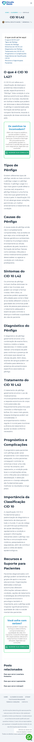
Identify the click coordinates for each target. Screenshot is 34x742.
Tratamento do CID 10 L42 (14, 51)
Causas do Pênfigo (12, 44)
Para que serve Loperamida (14, 681)
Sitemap (27, 697)
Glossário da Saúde (16, 697)
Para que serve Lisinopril (13, 686)
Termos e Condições (12, 702)
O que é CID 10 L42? (12, 40)
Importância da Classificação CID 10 (15, 57)
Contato (25, 702)
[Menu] (31, 3)
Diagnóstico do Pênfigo (13, 49)
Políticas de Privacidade (17, 699)
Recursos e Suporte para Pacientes (14, 62)
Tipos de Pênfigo (11, 42)
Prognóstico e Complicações (15, 54)
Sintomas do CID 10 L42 (13, 47)
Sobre (6, 697)
